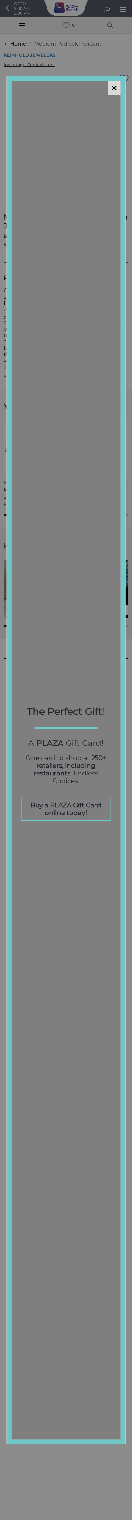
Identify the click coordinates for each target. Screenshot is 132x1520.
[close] (114, 88)
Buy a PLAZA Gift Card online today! (65, 809)
